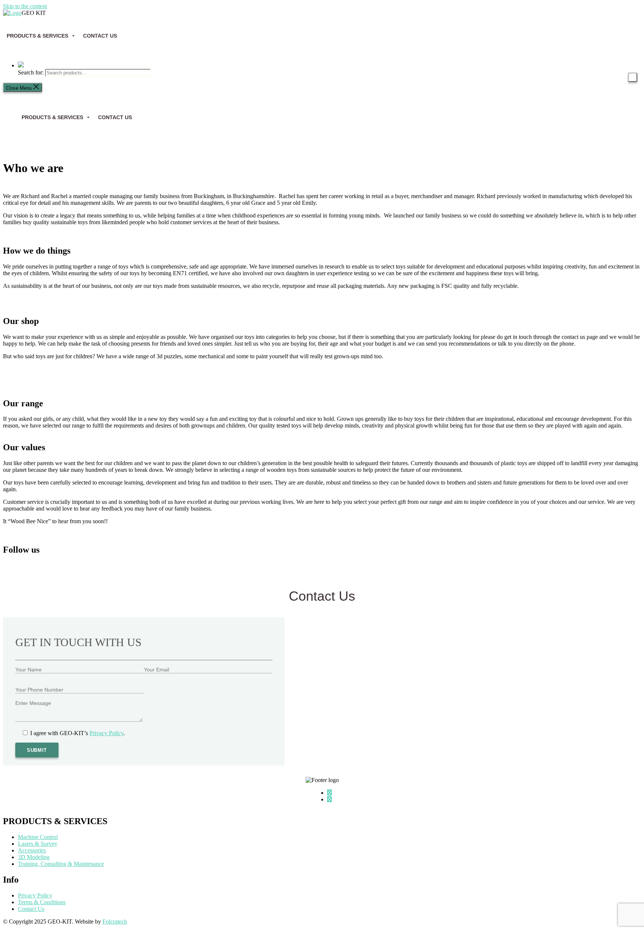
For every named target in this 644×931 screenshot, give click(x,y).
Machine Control (38, 837)
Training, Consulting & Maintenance (61, 864)
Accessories (32, 850)
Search (632, 77)
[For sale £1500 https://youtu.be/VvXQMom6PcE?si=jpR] (242, 573)
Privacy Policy (106, 733)
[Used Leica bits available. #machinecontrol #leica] (402, 573)
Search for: (31, 72)
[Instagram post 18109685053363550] (81, 570)
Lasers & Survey (37, 844)
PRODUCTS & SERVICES (52, 117)
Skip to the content (25, 6)
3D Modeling (34, 857)
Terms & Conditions (42, 902)
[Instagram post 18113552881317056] (562, 570)
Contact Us (100, 36)
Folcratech (114, 921)
